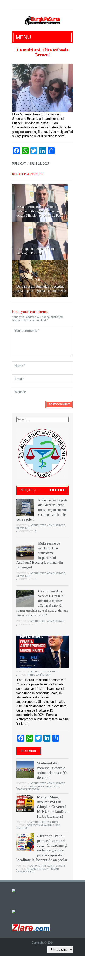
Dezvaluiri (23, 528)
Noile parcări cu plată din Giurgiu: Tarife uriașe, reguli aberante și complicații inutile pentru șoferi (42, 509)
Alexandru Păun (37, 869)
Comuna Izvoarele (39, 786)
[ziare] (17, 911)
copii (56, 786)
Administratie (56, 525)
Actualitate (38, 525)
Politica (52, 671)
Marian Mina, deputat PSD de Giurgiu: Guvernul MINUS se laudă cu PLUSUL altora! (52, 806)
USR (47, 674)
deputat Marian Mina (40, 825)
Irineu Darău (35, 674)
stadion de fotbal (28, 789)
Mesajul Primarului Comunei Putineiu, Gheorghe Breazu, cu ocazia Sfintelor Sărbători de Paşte (39, 211)
